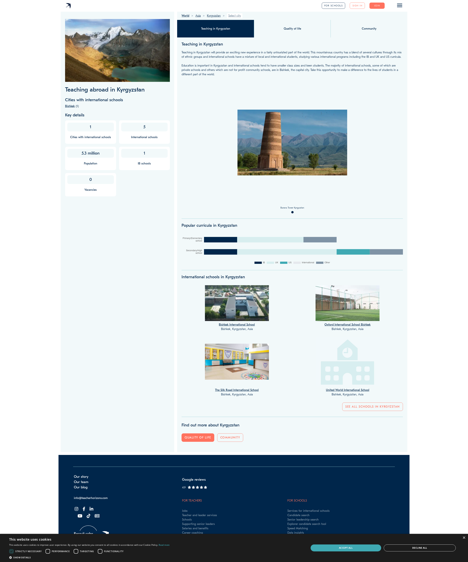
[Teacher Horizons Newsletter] (96, 516)
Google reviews (194, 480)
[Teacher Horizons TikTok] (88, 516)
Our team (81, 482)
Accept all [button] (346, 547)
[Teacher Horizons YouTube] (79, 516)
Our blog (81, 487)
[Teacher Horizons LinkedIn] (91, 509)
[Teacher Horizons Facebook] (83, 509)
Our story (81, 477)
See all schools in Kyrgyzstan (372, 406)
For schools (333, 5)
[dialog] (234, 548)
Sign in (357, 5)
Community (230, 437)
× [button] (464, 537)
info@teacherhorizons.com (91, 498)
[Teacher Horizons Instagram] (76, 509)
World (185, 15)
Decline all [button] (419, 547)
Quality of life (198, 437)
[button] (89, 557)
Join (377, 5)
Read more (164, 545)
